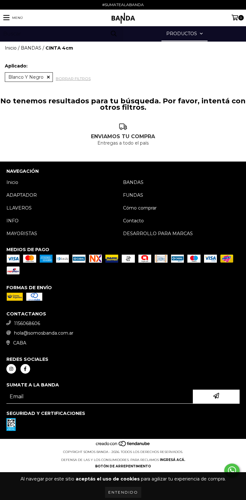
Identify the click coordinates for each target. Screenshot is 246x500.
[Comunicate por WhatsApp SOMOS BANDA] (232, 471)
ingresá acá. (172, 460)
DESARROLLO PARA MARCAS (158, 233)
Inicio (11, 48)
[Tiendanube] (123, 445)
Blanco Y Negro (26, 77)
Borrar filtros (73, 78)
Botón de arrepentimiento (123, 466)
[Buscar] (113, 34)
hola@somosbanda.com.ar (43, 333)
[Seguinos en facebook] (25, 369)
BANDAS (31, 48)
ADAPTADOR (21, 195)
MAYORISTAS (21, 233)
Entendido (123, 492)
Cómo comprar (140, 208)
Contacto (133, 221)
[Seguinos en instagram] (11, 369)
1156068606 (27, 323)
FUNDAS (133, 195)
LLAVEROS (19, 208)
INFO (12, 221)
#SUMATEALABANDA (123, 4)
